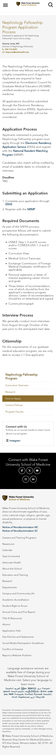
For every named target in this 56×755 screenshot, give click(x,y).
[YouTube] (37, 470)
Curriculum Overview (16, 385)
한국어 (43, 691)
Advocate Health (11, 562)
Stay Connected (11, 556)
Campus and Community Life (18, 593)
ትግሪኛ (14, 697)
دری (39, 688)
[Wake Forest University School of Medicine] (28, 498)
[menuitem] (28, 376)
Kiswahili (47, 694)
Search (49, 2)
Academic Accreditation (15, 599)
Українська (23, 697)
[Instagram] (25, 479)
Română (29, 694)
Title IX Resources (12, 618)
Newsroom (8, 543)
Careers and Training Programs (19, 537)
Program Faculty (14, 411)
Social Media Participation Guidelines (23, 643)
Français (46, 688)
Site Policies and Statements (18, 636)
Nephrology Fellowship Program (21, 376)
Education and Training (15, 574)
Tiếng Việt (40, 697)
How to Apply (13, 398)
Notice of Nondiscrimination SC (20, 530)
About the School (12, 568)
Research (10, 391)
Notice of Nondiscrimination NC (20, 527)
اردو (32, 697)
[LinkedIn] (33, 479)
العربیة (17, 688)
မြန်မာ (24, 688)
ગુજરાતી (6, 691)
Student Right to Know (14, 605)
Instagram (14, 440)
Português (19, 694)
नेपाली (11, 694)
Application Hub (11, 630)
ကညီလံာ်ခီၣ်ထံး (32, 691)
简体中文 (32, 688)
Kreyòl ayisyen (17, 691)
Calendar (7, 550)
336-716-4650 (11, 49)
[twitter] (29, 470)
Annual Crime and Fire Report (18, 611)
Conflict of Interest (12, 649)
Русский (38, 694)
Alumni (6, 624)
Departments (9, 587)
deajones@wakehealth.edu (17, 52)
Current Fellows (14, 405)
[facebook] (22, 470)
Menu (5, 3)
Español (9, 688)
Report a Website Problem (17, 655)
